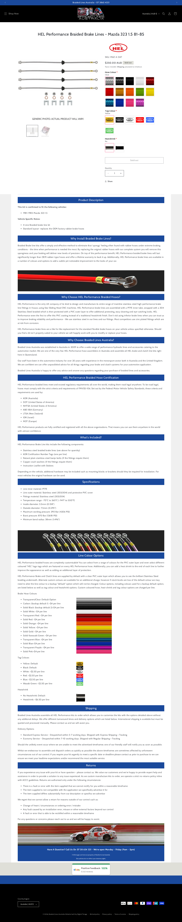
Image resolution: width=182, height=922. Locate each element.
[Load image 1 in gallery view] (32, 131)
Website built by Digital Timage (76, 914)
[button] (6, 14)
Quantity (108, 168)
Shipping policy (134, 914)
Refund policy (95, 914)
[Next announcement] (177, 2)
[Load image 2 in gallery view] (45, 131)
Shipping (120, 67)
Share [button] (110, 181)
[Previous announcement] (5, 2)
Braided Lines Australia (57, 914)
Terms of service (120, 914)
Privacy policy (107, 914)
